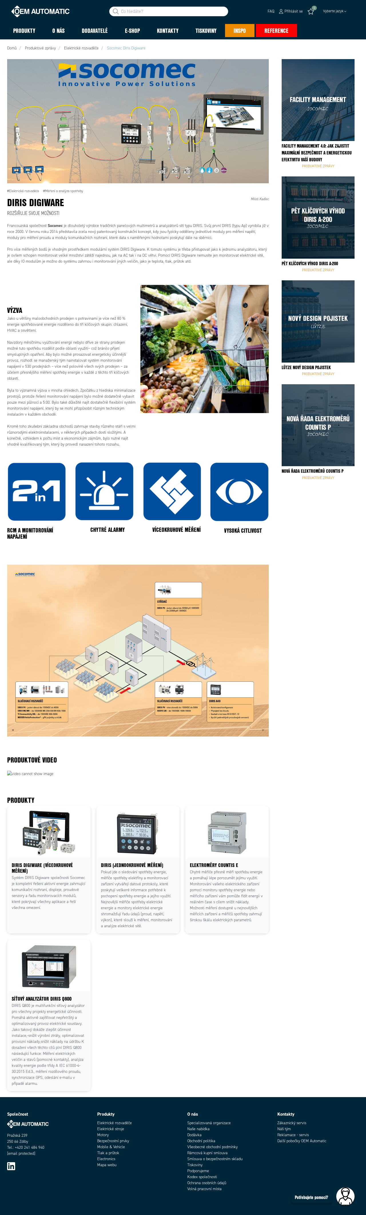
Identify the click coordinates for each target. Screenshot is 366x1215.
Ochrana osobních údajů (206, 1182)
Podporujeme (198, 1170)
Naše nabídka (198, 1129)
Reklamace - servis (293, 1134)
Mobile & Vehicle (111, 1146)
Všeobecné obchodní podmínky (212, 1146)
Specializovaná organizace (209, 1123)
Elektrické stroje (110, 1129)
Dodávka (194, 1134)
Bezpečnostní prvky (113, 1140)
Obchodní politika (201, 1140)
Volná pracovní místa (204, 1188)
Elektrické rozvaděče (114, 1123)
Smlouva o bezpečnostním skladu (214, 1158)
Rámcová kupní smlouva (207, 1152)
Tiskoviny (194, 1164)
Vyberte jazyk (333, 11)
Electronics (106, 1158)
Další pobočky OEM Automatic (301, 1140)
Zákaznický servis (291, 1123)
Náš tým (284, 1129)
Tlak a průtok (108, 1152)
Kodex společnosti (202, 1176)
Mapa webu (106, 1164)
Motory (103, 1134)
